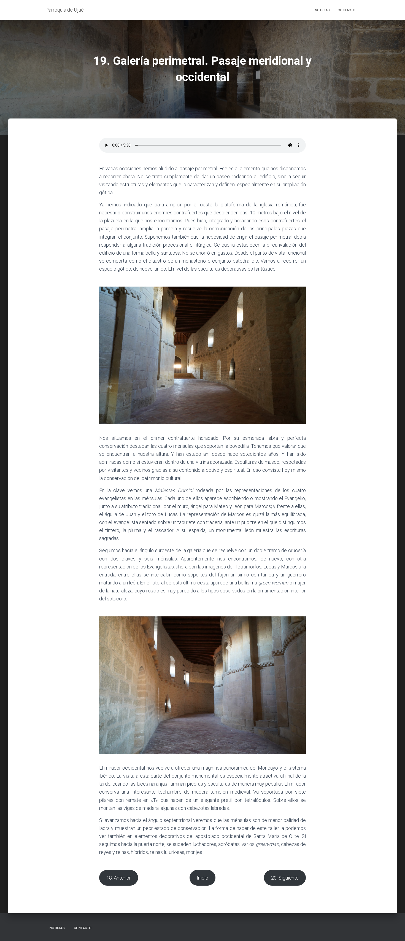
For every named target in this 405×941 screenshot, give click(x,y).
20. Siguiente (285, 878)
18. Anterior (118, 878)
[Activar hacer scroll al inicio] (394, 930)
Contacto (346, 10)
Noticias (322, 10)
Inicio (202, 878)
